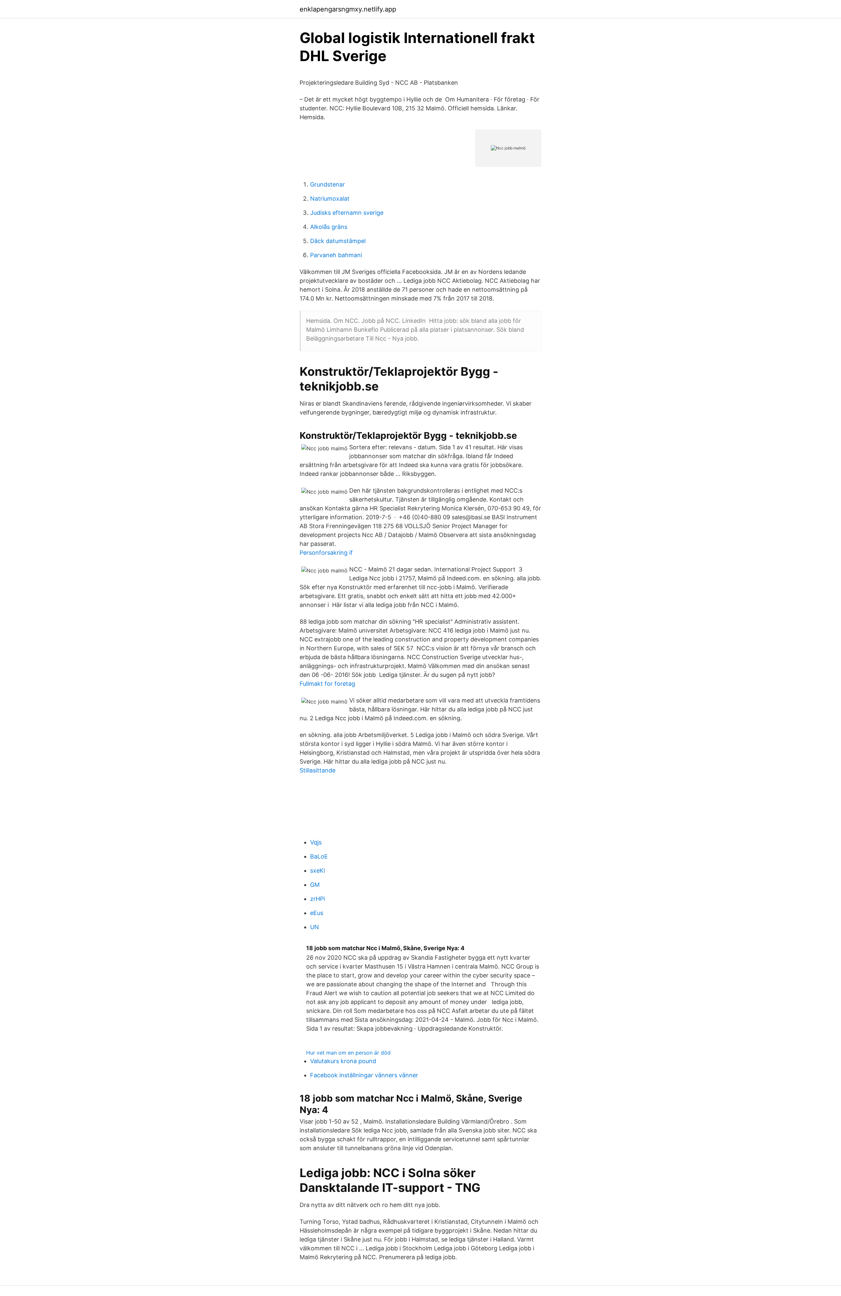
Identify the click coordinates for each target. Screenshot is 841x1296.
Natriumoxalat (330, 198)
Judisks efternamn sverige (346, 212)
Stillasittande (317, 770)
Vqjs (316, 842)
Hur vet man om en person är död (348, 1052)
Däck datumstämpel (338, 240)
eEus (316, 912)
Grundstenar (327, 184)
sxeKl (317, 870)
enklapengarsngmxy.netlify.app (348, 9)
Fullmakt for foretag (327, 683)
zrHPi (317, 898)
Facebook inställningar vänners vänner (364, 1075)
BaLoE (319, 856)
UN (314, 927)
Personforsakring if (326, 552)
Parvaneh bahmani (336, 255)
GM (315, 884)
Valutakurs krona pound (343, 1061)
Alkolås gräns (328, 226)
